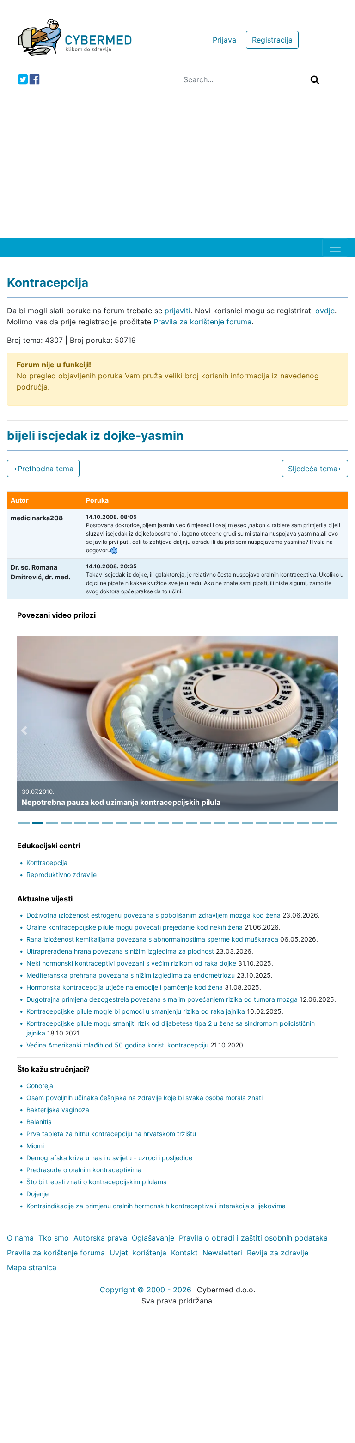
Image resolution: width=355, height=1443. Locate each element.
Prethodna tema (45, 468)
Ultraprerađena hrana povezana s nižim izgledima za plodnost (120, 951)
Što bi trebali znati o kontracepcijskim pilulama (96, 1182)
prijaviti (177, 310)
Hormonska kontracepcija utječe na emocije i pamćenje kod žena (124, 987)
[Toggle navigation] (335, 247)
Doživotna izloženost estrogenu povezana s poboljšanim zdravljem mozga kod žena (153, 915)
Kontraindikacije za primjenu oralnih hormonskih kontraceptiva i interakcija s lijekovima (156, 1206)
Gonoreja (39, 1086)
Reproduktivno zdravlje (61, 874)
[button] (24, 730)
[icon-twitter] (23, 79)
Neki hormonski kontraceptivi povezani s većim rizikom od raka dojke (131, 963)
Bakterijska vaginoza (57, 1110)
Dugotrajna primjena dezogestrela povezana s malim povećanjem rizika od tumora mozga (162, 999)
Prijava (224, 39)
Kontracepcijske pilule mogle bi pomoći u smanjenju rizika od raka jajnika (135, 1011)
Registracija (272, 39)
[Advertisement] (177, 169)
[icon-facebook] (34, 79)
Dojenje (37, 1194)
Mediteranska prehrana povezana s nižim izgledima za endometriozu (130, 975)
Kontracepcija (46, 862)
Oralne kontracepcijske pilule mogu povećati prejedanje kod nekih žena (134, 927)
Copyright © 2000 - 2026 (145, 1289)
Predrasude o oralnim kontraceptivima (83, 1170)
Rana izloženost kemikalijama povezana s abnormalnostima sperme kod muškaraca (152, 939)
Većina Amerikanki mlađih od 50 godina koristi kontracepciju (117, 1045)
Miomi (35, 1146)
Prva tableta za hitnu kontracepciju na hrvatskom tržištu (111, 1134)
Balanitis (38, 1122)
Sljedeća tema (312, 468)
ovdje (325, 310)
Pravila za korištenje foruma (202, 321)
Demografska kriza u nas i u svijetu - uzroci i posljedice (109, 1158)
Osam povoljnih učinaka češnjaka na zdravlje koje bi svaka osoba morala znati (144, 1098)
